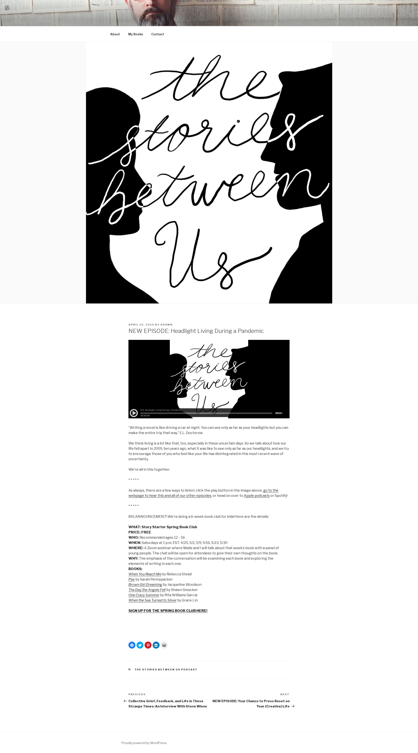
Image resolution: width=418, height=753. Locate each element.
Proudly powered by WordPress (144, 743)
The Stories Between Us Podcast (166, 669)
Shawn (166, 324)
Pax (131, 579)
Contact (157, 34)
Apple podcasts (257, 496)
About (115, 34)
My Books (135, 34)
